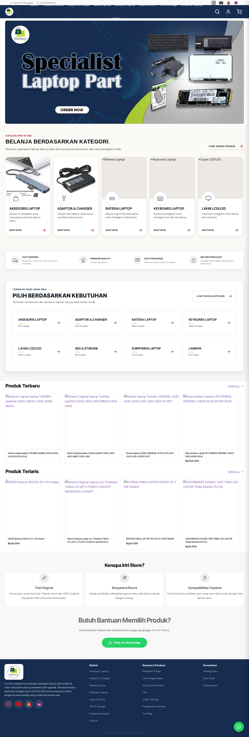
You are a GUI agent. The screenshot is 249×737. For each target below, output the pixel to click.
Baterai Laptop (97, 685)
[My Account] (228, 11)
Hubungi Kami (210, 685)
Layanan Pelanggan (23, 2)
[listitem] (27, 196)
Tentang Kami (210, 671)
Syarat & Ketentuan (153, 685)
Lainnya (116, 18)
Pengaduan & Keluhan (154, 706)
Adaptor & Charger (99, 678)
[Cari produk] (217, 11)
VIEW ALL (234, 386)
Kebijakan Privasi (152, 671)
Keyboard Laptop (98, 692)
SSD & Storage (97, 706)
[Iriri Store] (13, 672)
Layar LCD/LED (97, 699)
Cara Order (209, 678)
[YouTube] (221, 3)
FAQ (145, 692)
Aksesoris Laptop (99, 671)
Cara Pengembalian (153, 678)
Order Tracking (150, 699)
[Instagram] (213, 3)
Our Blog (147, 713)
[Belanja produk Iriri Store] (124, 72)
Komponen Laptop (99, 713)
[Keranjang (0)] (239, 11)
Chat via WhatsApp (127, 642)
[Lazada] (236, 3)
